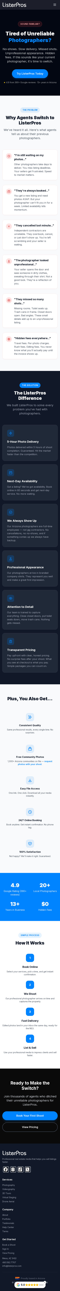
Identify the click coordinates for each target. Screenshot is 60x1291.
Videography (8, 1189)
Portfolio (6, 1219)
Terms (5, 1231)
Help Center (8, 1227)
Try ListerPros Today (30, 73)
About (5, 1215)
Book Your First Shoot (30, 1115)
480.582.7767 (9, 1262)
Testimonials (8, 1223)
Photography (8, 1185)
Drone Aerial (8, 1201)
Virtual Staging (9, 1197)
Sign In (5, 1249)
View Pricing (30, 1127)
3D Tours (6, 1193)
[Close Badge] (44, 1282)
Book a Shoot (8, 1245)
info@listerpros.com (11, 1266)
